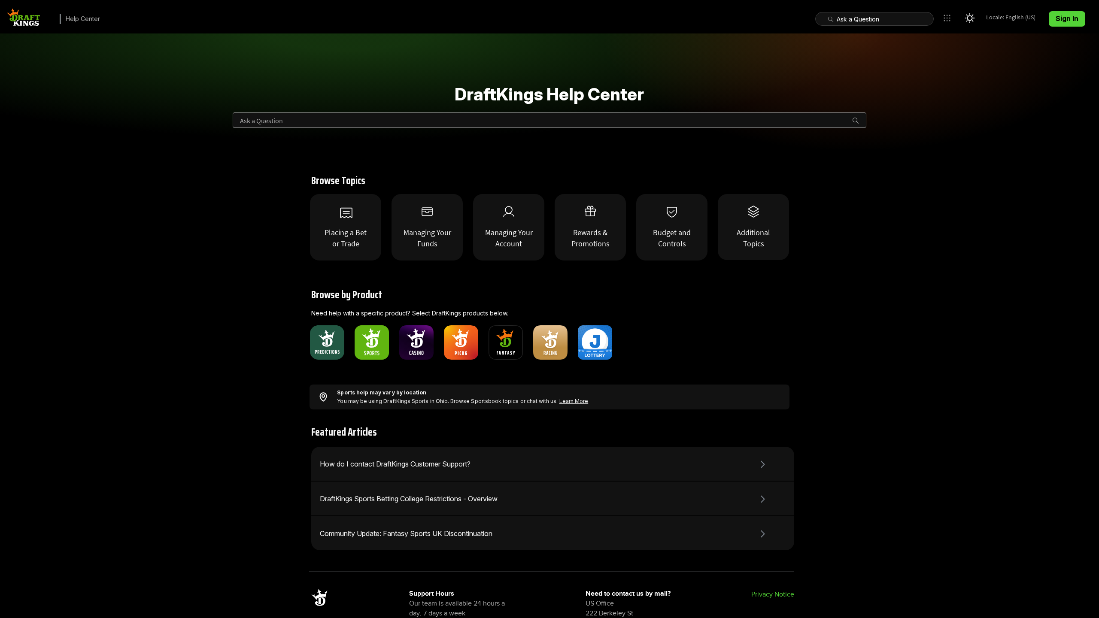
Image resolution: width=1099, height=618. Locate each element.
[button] (949, 18)
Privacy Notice (772, 594)
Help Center (83, 18)
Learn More (574, 401)
